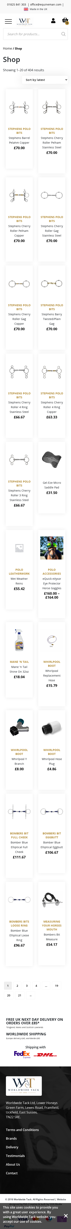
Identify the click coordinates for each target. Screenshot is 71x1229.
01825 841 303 (16, 4)
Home (7, 48)
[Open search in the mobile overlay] (35, 34)
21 (19, 995)
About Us (13, 1164)
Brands (11, 1138)
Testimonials (15, 1156)
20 (8, 995)
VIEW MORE (18, 162)
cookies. (36, 1221)
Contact (12, 1173)
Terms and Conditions (22, 1130)
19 (56, 986)
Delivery (12, 1147)
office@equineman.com (45, 4)
